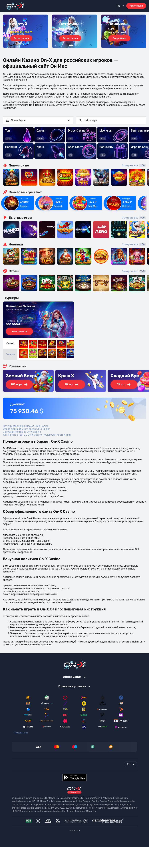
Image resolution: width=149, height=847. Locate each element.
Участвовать (19, 331)
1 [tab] (71, 45)
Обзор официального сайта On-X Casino (26, 428)
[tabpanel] (25, 31)
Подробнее (119, 38)
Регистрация (136, 6)
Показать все (21, 732)
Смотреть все (133, 165)
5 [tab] (78, 45)
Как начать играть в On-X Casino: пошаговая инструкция (37, 434)
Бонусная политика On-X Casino (22, 431)
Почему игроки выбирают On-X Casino (26, 426)
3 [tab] (75, 45)
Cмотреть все (133, 217)
